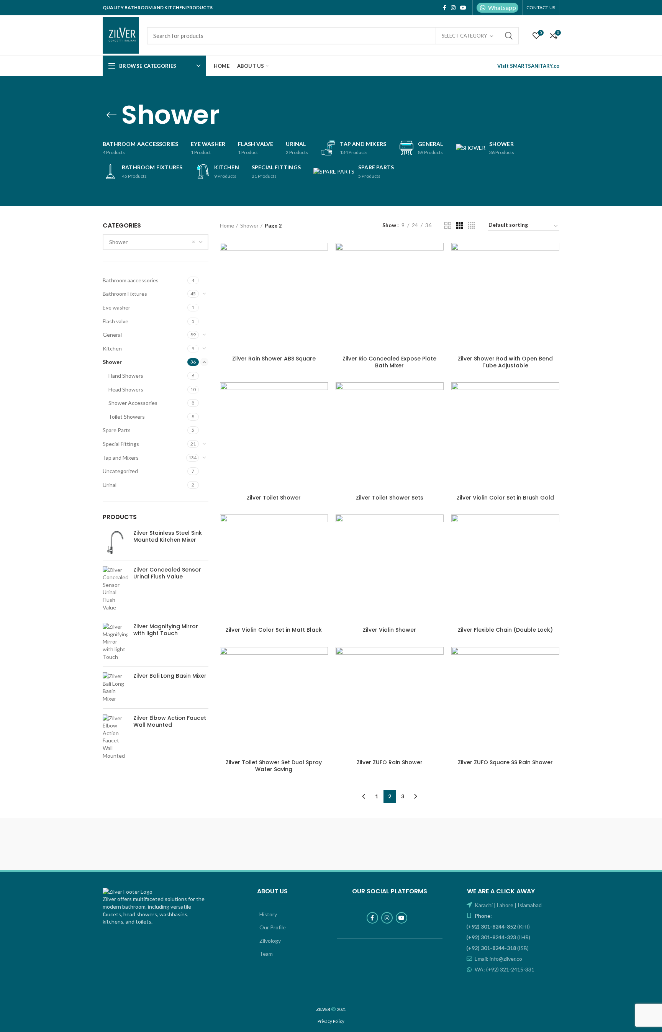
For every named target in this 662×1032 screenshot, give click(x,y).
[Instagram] (453, 8)
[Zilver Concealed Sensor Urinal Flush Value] (115, 588)
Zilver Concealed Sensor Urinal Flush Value (167, 573)
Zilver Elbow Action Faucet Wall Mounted (169, 721)
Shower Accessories (132, 403)
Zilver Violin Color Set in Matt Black (274, 629)
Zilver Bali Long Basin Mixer (169, 675)
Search (508, 35)
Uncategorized (120, 471)
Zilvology (270, 940)
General (112, 334)
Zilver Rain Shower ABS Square (274, 358)
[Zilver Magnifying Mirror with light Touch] (115, 641)
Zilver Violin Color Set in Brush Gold (505, 497)
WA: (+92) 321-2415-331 (504, 969)
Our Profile (272, 927)
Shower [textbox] (118, 242)
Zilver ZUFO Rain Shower (390, 762)
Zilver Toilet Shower (274, 497)
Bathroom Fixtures (125, 293)
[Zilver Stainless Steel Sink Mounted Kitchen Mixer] (115, 541)
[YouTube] (463, 8)
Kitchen (112, 348)
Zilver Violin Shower (389, 629)
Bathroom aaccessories (131, 280)
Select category (464, 36)
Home (227, 225)
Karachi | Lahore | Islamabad (508, 905)
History (268, 914)
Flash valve (115, 321)
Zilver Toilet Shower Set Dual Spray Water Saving (274, 766)
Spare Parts (117, 430)
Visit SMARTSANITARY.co (528, 66)
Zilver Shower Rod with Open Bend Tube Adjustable (505, 362)
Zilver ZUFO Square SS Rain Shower (505, 762)
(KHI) (498, 926)
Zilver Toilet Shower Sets (389, 497)
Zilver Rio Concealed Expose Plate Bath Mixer (389, 362)
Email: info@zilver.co (498, 958)
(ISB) (497, 948)
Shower (112, 362)
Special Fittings (121, 444)
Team (266, 953)
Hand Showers (125, 375)
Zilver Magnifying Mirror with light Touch (165, 630)
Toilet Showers (126, 416)
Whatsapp (502, 7)
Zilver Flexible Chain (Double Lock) (505, 629)
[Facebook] (445, 8)
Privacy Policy (331, 1021)
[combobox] (155, 242)
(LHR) (498, 937)
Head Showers (125, 389)
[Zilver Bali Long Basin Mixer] (115, 687)
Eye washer (116, 307)
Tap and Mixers (121, 457)
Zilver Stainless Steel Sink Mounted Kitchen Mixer (167, 536)
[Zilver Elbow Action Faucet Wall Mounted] (115, 737)
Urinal (109, 485)
